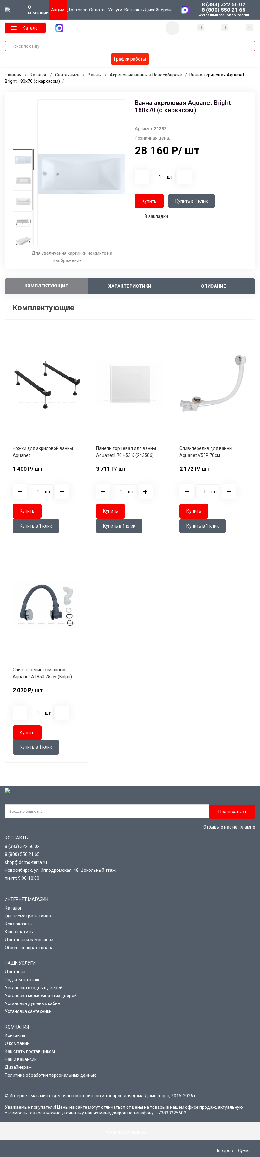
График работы (130, 59)
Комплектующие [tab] (46, 285)
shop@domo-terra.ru (26, 862)
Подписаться (232, 811)
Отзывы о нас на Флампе (229, 827)
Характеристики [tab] (129, 286)
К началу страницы (126, 1132)
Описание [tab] (213, 286)
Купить (149, 201)
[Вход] (172, 28)
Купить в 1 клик (191, 201)
